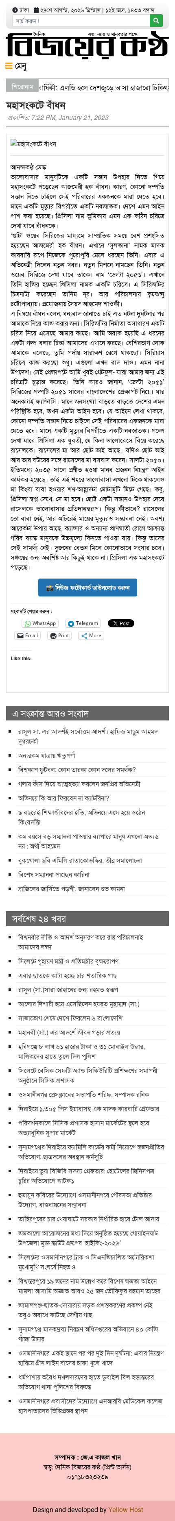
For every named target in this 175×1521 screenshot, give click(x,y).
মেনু (19, 65)
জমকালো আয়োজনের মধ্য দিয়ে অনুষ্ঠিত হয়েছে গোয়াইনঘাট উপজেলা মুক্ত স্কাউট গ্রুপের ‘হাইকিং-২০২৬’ (88, 1237)
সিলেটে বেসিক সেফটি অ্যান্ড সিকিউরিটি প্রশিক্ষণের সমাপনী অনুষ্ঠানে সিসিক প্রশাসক (88, 1075)
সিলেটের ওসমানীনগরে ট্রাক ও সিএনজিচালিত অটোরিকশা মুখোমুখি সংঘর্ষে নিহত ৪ (86, 1261)
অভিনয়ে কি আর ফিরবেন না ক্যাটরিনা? (63, 798)
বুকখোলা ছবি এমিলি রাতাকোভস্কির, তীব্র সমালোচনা (80, 860)
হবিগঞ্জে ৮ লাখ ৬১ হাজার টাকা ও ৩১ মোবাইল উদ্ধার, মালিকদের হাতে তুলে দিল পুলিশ (81, 1051)
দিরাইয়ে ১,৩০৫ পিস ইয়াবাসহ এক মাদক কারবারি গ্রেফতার (88, 1108)
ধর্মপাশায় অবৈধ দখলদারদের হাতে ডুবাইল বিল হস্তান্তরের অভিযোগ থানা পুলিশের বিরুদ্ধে (86, 1381)
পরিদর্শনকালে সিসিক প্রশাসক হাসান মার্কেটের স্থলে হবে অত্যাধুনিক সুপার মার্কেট (83, 1127)
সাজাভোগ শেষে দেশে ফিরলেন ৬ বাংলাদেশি (70, 1018)
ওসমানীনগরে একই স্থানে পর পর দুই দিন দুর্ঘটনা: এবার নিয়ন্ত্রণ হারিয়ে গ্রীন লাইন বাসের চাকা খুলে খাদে (91, 1357)
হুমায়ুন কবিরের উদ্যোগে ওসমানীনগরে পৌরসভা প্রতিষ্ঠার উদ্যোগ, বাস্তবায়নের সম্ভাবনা (85, 1199)
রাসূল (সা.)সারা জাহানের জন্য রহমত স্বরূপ (68, 989)
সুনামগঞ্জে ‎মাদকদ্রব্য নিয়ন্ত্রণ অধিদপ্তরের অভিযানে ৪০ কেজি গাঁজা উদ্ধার (88, 1333)
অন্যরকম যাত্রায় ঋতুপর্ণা (46, 755)
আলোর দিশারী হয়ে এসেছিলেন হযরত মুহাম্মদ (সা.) (79, 1003)
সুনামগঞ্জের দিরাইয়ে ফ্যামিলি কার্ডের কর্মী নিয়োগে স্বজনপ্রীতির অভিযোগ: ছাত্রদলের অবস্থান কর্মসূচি (91, 1151)
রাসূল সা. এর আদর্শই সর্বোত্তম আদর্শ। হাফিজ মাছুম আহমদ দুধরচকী (88, 736)
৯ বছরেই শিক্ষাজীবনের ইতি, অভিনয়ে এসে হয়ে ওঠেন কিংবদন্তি (81, 817)
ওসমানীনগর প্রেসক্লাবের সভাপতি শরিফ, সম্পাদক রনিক (83, 1094)
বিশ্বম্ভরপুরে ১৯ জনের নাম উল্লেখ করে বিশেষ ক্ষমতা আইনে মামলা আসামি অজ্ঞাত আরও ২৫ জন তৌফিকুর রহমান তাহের (89, 1285)
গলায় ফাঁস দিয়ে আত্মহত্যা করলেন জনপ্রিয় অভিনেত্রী (79, 783)
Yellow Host (125, 1509)
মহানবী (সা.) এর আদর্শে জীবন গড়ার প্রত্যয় (69, 1032)
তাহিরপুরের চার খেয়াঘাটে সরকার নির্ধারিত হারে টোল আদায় (88, 1218)
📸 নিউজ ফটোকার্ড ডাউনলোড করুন (87, 587)
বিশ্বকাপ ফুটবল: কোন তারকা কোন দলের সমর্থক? (77, 769)
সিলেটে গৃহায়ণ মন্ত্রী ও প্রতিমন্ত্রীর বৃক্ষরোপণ (68, 961)
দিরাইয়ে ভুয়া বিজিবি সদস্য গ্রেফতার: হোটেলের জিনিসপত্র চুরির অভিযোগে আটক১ (86, 1175)
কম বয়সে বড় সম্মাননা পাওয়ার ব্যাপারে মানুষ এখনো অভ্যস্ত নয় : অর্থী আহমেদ (88, 841)
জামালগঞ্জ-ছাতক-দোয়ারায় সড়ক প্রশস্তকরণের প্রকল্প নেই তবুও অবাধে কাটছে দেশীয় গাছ (85, 1309)
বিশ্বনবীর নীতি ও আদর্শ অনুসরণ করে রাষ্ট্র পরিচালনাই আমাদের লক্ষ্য (80, 941)
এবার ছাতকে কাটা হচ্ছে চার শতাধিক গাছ (67, 975)
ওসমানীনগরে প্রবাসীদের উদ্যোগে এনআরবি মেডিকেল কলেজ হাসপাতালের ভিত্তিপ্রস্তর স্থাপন (90, 1405)
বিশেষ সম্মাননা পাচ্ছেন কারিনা (54, 874)
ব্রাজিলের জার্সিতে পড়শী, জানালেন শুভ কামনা (71, 888)
